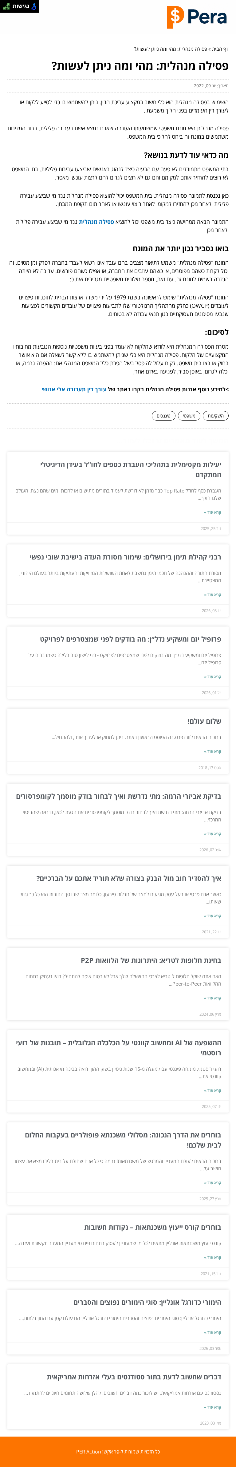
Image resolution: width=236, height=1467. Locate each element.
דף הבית (220, 48)
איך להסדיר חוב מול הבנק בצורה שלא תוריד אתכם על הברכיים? (129, 878)
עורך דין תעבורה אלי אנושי (73, 389)
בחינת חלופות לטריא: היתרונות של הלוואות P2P (151, 960)
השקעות (216, 416)
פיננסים (164, 416)
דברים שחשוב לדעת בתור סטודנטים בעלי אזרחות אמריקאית (134, 1376)
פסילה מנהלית (96, 221)
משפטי (189, 416)
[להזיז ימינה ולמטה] (8, 8)
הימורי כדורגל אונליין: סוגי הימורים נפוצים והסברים (147, 1302)
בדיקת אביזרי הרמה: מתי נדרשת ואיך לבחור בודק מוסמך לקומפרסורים (118, 796)
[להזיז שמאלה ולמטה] (4, 8)
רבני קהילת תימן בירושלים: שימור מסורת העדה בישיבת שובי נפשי (125, 556)
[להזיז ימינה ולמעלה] (8, 4)
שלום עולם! (204, 721)
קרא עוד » (212, 512)
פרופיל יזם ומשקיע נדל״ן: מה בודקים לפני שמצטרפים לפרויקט (130, 638)
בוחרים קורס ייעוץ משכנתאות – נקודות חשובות (152, 1227)
